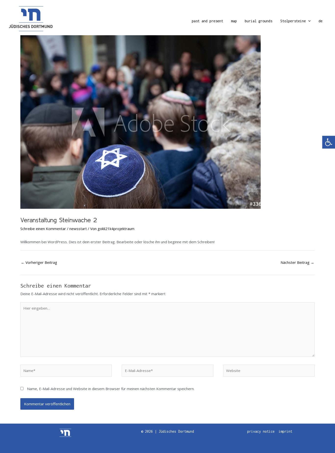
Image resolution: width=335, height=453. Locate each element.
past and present (207, 21)
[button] (328, 142)
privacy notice (261, 431)
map (234, 21)
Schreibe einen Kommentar (43, 228)
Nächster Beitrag (297, 262)
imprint (285, 431)
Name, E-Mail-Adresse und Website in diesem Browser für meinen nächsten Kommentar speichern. (110, 388)
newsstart (78, 228)
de (320, 21)
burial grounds (258, 21)
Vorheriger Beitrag (39, 262)
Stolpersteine (293, 21)
